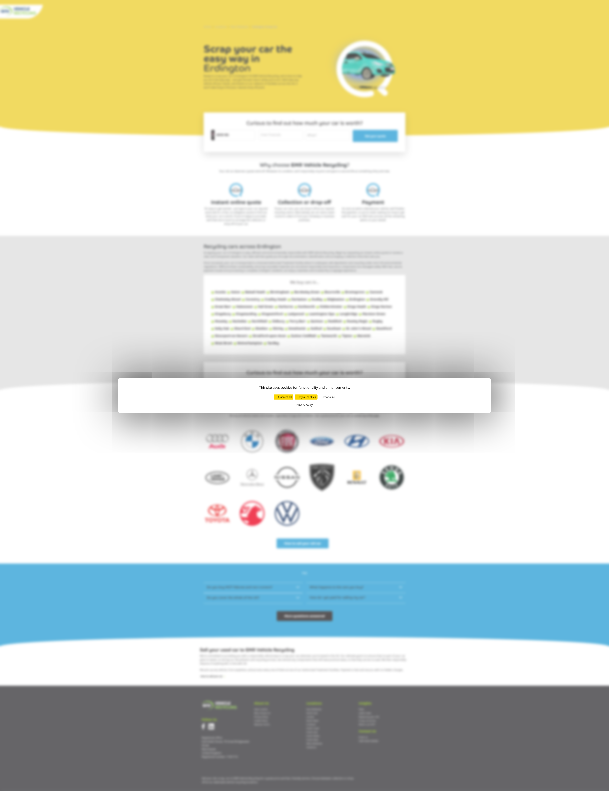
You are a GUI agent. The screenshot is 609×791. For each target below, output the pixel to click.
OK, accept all (283, 397)
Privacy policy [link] (304, 405)
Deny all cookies (306, 397)
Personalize (328, 397)
